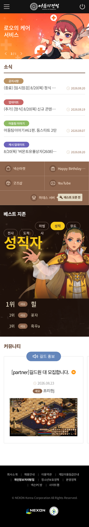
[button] (11, 234)
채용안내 (29, 474)
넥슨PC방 (36, 485)
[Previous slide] (6, 53)
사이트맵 (54, 485)
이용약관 (46, 474)
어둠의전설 (44, 6)
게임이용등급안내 (69, 474)
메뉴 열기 (6, 6)
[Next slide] (21, 53)
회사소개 (12, 474)
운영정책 (71, 479)
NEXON (35, 511)
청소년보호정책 (50, 479)
